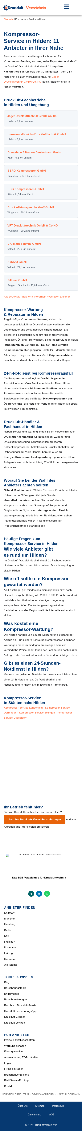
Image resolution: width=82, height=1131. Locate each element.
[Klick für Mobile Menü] (67, 7)
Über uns (23, 1105)
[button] (31, 894)
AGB (52, 1114)
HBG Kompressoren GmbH (25, 189)
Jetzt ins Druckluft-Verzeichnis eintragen (34, 819)
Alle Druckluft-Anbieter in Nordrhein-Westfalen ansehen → (39, 296)
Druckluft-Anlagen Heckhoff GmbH (30, 207)
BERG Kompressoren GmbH (26, 170)
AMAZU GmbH (17, 262)
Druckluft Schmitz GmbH (24, 243)
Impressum (58, 1105)
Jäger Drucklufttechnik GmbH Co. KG (32, 116)
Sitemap (39, 1105)
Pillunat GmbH (17, 280)
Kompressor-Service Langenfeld (23, 707)
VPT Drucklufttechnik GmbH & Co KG (32, 225)
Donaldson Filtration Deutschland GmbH (34, 152)
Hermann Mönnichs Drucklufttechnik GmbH (36, 134)
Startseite (9, 19)
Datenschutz (35, 1114)
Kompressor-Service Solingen (37, 712)
